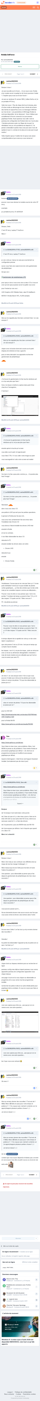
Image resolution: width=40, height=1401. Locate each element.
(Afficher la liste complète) (30, 1262)
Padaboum (10, 1280)
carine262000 (8, 59)
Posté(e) (13, 83)
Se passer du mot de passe (15, 1293)
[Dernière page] (37, 74)
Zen (7, 736)
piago (4, 1267)
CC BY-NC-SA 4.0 (20, 1396)
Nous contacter (9, 1394)
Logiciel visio (13, 1299)
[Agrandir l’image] (13, 277)
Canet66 (9, 1295)
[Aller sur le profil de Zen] (3, 737)
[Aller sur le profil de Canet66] (4, 1293)
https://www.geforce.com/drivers (12, 742)
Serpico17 (9, 1288)
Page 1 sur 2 (21, 74)
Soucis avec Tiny (12, 1279)
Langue (9, 1392)
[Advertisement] (20, 31)
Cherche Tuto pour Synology (16, 1305)
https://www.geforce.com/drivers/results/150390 (17, 724)
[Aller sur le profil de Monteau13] (4, 1306)
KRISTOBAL (10, 1267)
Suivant (32, 74)
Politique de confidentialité (23, 1392)
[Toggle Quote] (4, 249)
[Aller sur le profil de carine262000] (3, 82)
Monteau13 (10, 1307)
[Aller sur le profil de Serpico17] (4, 1285)
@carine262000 (12, 198)
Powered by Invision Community (20, 1398)
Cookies (18, 1394)
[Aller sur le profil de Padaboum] (4, 1279)
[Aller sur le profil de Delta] (3, 193)
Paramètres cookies (29, 1394)
